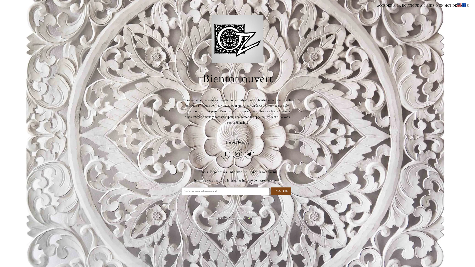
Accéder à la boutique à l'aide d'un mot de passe (423, 5)
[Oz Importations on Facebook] (226, 154)
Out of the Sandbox (243, 212)
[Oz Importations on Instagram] (238, 154)
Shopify (256, 218)
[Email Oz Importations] (249, 154)
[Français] (464, 4)
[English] (459, 4)
